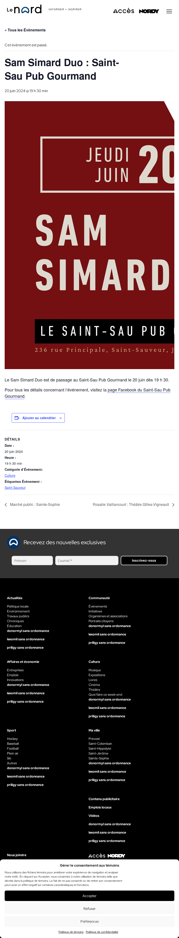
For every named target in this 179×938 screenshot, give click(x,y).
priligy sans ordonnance (25, 647)
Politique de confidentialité (102, 932)
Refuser (89, 908)
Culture (10, 475)
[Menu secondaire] (169, 11)
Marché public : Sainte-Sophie (34, 504)
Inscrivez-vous (144, 560)
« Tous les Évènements (25, 30)
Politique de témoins (71, 932)
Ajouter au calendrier (39, 417)
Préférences (89, 921)
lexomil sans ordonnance (26, 639)
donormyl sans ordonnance (28, 631)
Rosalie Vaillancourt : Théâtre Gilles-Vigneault (131, 504)
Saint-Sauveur (15, 487)
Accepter (89, 896)
